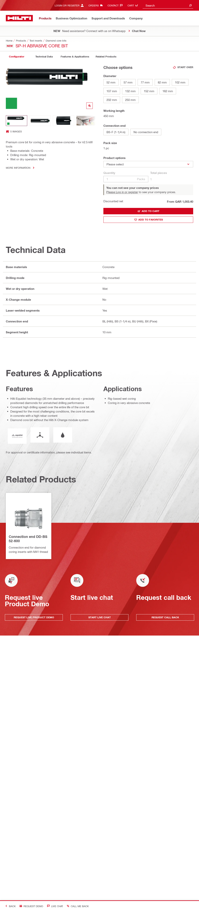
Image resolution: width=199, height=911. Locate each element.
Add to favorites (150, 219)
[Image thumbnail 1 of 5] (16, 120)
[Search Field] (190, 5)
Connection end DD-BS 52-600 (28, 538)
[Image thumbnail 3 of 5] (63, 120)
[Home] (19, 18)
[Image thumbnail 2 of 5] (40, 120)
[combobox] (168, 5)
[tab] (16, 56)
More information (18, 167)
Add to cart (150, 211)
